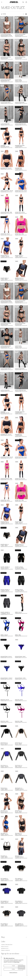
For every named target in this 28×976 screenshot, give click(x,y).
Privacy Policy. (17, 962)
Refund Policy (4, 948)
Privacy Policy (4, 946)
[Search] (23, 2)
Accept (13, 965)
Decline (13, 969)
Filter (4, 14)
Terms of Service (5, 950)
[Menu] (1, 2)
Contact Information (6, 944)
